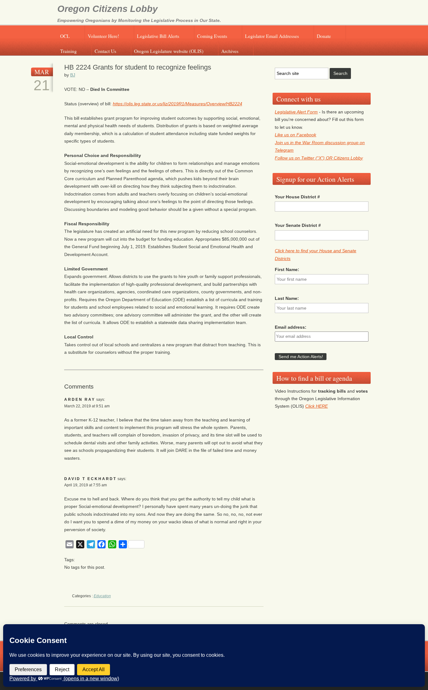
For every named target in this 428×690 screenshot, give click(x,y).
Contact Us (105, 51)
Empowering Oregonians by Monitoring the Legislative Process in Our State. (139, 20)
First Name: (287, 269)
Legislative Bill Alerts (158, 36)
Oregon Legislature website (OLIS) (168, 51)
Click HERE (316, 406)
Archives (229, 51)
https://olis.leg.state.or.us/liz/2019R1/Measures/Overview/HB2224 (177, 103)
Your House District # (297, 196)
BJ (72, 74)
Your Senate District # (298, 225)
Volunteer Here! (103, 36)
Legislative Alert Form (296, 111)
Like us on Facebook (295, 134)
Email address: (290, 327)
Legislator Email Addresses (272, 36)
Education (102, 596)
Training (68, 51)
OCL (65, 36)
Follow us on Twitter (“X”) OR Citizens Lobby (319, 157)
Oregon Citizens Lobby (107, 9)
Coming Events (212, 36)
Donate (324, 36)
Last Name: (287, 298)
